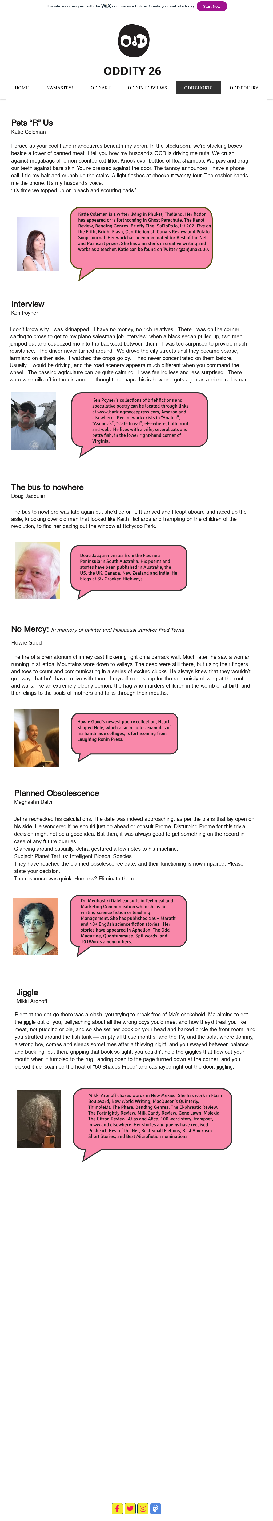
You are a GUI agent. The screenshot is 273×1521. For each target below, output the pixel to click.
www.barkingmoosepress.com (128, 412)
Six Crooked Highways (120, 579)
